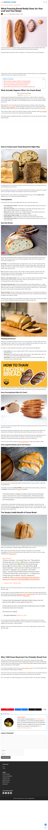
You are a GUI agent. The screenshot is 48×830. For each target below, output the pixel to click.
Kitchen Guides (8, 5)
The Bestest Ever (39, 719)
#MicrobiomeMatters (24, 579)
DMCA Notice (5, 782)
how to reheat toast (23, 441)
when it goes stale (10, 106)
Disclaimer (5, 784)
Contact (3, 768)
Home (2, 5)
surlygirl (23, 95)
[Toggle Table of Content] (43, 79)
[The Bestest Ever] (9, 2)
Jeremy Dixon (6, 14)
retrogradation (43, 111)
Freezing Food (16, 5)
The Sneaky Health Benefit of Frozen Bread (16, 85)
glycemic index (25, 595)
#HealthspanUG (35, 579)
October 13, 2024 (21, 615)
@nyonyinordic (6, 558)
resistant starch (12, 553)
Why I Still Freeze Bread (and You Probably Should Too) (19, 86)
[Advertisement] (24, 63)
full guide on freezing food (26, 668)
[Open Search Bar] (44, 2)
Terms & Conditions (7, 776)
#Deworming (14, 579)
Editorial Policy (6, 780)
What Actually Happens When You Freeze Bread (17, 81)
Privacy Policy (6, 774)
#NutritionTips (6, 579)
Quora (19, 489)
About (3, 766)
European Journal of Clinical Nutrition (26, 594)
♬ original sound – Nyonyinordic (11, 583)
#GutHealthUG (25, 577)
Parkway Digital (28, 798)
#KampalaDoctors (34, 577)
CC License (28, 95)
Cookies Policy (6, 778)
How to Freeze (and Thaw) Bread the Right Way (17, 83)
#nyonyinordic (16, 577)
